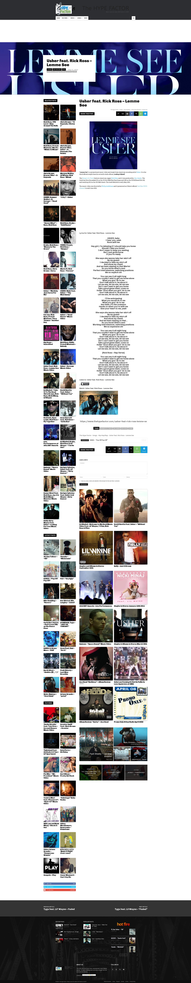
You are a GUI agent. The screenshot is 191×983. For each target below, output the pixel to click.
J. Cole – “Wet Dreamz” (97, 931)
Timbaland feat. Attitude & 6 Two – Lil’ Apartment (51, 752)
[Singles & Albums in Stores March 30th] (131, 625)
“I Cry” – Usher (66, 197)
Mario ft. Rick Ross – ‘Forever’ (67, 270)
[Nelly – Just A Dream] (131, 547)
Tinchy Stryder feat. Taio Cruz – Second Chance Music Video (51, 727)
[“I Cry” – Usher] (68, 188)
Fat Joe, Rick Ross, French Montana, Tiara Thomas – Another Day (51, 318)
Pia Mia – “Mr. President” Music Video (51, 776)
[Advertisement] (95, 31)
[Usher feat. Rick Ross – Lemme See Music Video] (51, 357)
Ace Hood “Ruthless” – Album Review (94, 682)
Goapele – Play (50, 875)
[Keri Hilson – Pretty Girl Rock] (68, 764)
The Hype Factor (114, 109)
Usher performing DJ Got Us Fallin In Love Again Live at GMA (129, 683)
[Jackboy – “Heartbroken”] (136, 772)
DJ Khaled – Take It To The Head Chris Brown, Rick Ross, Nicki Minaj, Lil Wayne (51, 394)
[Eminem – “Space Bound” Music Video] (51, 458)
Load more (122, 955)
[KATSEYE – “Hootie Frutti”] (132, 940)
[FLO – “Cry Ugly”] (68, 569)
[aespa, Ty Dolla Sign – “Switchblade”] (122, 754)
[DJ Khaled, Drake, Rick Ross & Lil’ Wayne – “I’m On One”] (68, 432)
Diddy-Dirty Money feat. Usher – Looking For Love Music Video (50, 524)
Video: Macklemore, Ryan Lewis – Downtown (66, 826)
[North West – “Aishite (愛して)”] (51, 661)
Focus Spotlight (63, 722)
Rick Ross (68, 71)
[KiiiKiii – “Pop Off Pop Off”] (51, 569)
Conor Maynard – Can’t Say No (67, 876)
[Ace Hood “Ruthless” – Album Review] (96, 663)
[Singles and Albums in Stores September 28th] (96, 547)
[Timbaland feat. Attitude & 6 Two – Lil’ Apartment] (51, 741)
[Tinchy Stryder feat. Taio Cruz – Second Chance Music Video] (51, 715)
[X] (136, 113)
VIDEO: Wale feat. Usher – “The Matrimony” (68, 293)
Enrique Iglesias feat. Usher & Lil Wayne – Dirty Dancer (67, 496)
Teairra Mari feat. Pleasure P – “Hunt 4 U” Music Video (51, 801)
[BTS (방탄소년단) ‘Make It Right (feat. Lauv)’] (68, 840)
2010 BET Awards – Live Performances (95, 606)
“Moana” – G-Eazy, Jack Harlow (71, 938)
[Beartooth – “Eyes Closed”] (59, 926)
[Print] (127, 113)
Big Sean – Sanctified (48, 343)
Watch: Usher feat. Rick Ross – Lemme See (96, 388)
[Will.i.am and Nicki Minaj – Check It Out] (51, 814)
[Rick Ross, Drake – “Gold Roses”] (68, 213)
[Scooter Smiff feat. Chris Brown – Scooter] (68, 715)
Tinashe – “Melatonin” (65, 558)
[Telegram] (145, 113)
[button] (133, 18)
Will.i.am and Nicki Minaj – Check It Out (51, 825)
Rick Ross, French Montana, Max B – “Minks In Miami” (51, 148)
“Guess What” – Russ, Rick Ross (50, 224)
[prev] (143, 440)
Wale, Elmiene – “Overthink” (50, 695)
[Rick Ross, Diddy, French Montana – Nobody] (68, 333)
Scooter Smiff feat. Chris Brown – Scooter (68, 726)
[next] (145, 440)
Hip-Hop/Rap (57, 69)
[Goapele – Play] (51, 866)
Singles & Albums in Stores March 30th (130, 644)
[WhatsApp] (140, 113)
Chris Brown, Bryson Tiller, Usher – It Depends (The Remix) (66, 149)
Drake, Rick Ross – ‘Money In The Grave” (51, 247)
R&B (61, 576)
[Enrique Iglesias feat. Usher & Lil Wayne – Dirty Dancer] (68, 484)
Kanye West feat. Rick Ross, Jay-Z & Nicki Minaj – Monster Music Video (51, 497)
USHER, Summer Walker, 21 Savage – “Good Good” (50, 200)
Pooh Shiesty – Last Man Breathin (66, 672)
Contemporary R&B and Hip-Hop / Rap (138, 744)
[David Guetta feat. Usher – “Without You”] (68, 380)
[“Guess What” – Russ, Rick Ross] (51, 213)
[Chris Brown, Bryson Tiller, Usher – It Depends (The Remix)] (68, 136)
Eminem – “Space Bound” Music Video (51, 469)
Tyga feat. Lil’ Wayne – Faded (59, 909)
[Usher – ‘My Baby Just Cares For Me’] (51, 281)
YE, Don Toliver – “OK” (50, 558)
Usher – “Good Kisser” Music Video (66, 317)
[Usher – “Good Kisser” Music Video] (68, 305)
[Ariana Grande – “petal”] (68, 685)
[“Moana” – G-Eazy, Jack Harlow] (59, 940)
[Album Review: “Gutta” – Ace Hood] (96, 703)
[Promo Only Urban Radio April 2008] (131, 703)
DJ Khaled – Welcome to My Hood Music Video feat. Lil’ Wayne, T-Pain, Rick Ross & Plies (96, 526)
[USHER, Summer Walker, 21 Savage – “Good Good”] (51, 188)
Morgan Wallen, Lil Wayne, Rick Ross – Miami (67, 175)
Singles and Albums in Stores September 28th (91, 567)
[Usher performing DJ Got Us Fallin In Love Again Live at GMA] (131, 663)
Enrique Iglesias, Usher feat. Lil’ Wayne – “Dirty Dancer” (67, 470)
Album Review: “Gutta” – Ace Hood (93, 722)
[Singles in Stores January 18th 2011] (131, 587)
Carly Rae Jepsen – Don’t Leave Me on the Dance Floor (51, 625)
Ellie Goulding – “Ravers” (50, 602)
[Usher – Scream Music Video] (68, 357)
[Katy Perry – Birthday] (68, 741)
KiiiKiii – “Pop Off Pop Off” (51, 580)
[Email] (123, 113)
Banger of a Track (52, 71)
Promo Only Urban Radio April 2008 (128, 722)
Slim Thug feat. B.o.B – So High (71, 931)
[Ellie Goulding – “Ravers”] (51, 591)
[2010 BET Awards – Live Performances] (96, 587)
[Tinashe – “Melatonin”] (68, 547)
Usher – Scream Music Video (67, 367)
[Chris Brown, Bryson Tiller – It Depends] (51, 164)
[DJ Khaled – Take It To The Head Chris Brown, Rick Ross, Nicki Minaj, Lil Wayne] (51, 380)
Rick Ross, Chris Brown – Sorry (50, 270)
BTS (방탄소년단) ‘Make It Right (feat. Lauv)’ (67, 851)
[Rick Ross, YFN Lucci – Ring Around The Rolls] (51, 112)
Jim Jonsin (62, 71)
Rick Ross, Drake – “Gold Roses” (68, 224)
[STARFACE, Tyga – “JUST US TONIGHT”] (68, 613)
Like (74, 883)
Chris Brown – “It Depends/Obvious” (67, 124)
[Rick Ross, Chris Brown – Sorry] (51, 259)
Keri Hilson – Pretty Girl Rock (67, 775)
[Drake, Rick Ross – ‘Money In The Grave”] (51, 235)
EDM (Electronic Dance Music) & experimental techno (119, 949)
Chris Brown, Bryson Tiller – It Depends (51, 175)
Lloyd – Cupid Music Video (98, 938)
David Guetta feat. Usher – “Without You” (66, 392)
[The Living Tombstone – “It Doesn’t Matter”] (90, 772)
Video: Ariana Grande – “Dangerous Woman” (49, 852)
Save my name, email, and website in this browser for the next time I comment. (100, 481)
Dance (61, 554)
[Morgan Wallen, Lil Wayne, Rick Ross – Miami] (68, 164)
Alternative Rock (90, 769)
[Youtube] (123, 969)
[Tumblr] (116, 969)
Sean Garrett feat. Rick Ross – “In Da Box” (67, 420)
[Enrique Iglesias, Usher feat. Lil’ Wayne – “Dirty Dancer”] (68, 458)
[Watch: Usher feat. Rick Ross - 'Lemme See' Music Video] (113, 403)
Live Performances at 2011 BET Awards (51, 443)
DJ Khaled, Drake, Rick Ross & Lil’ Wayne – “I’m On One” (67, 444)
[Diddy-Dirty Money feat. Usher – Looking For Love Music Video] (51, 511)
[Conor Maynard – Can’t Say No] (68, 866)
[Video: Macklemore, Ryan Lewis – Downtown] (68, 814)
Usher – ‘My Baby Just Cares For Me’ (51, 293)
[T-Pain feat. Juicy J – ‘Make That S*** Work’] (87, 926)
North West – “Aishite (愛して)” (51, 671)
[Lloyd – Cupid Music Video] (87, 940)
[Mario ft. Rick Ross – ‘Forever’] (68, 259)
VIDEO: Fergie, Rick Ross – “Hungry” (66, 247)
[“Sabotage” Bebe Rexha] (68, 788)
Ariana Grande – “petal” (67, 695)
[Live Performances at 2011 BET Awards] (51, 432)
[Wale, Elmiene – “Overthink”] (51, 685)
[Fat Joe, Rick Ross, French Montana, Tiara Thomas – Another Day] (51, 305)
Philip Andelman (107, 186)
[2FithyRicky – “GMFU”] (113, 772)
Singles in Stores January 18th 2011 (129, 606)
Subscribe (72, 889)
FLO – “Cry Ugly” (67, 579)
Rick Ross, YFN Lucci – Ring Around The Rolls (51, 124)
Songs (49, 69)
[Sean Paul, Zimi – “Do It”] (68, 639)
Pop (64, 69)
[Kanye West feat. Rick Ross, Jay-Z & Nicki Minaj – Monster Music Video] (51, 484)
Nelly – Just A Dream (122, 566)
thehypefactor (88, 77)
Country (61, 598)
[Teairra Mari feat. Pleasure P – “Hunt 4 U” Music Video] (51, 788)
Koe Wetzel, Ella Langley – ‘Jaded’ (67, 602)
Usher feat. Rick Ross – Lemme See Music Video (51, 368)
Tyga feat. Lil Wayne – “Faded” (131, 909)
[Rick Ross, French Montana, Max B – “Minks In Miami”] (51, 136)
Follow (73, 886)
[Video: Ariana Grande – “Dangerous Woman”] (51, 840)
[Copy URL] (118, 113)
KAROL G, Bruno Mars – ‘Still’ (50, 649)
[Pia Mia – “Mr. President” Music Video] (51, 764)
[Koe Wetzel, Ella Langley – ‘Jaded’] (68, 591)
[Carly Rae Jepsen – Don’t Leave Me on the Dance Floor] (51, 613)
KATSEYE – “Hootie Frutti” (118, 938)
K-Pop (45, 576)
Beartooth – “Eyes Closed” (70, 924)
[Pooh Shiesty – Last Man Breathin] (68, 661)
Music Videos (46, 722)
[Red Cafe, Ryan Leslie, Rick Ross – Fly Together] (51, 408)
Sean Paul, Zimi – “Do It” (67, 649)
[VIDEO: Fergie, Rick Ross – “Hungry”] (68, 235)
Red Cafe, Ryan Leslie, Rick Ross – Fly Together (51, 420)
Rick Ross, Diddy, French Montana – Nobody (68, 344)
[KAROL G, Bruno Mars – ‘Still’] (51, 639)
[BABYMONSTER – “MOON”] (139, 754)
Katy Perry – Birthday (65, 751)
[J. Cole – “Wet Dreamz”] (87, 933)
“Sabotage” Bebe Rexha (67, 799)
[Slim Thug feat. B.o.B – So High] (59, 933)
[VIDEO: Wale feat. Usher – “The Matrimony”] (68, 281)
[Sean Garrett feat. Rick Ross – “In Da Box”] (68, 408)
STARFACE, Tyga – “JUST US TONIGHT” (67, 624)
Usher (74, 71)
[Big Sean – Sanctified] (51, 333)
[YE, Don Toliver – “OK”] (51, 547)
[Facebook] (132, 113)
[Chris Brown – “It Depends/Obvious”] (68, 112)
